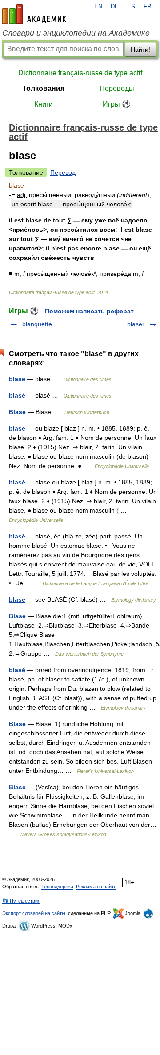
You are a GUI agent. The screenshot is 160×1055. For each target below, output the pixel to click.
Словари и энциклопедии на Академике (76, 33)
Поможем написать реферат (89, 311)
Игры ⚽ (117, 104)
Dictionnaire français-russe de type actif (80, 73)
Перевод (63, 172)
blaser (135, 324)
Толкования (43, 88)
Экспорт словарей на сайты (33, 913)
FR (147, 7)
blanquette (37, 324)
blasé (17, 395)
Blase (17, 411)
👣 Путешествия (21, 900)
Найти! (140, 49)
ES (131, 7)
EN (98, 7)
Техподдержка (57, 886)
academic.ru (34, 14)
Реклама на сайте (96, 886)
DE (115, 7)
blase (17, 378)
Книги (43, 104)
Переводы (117, 88)
